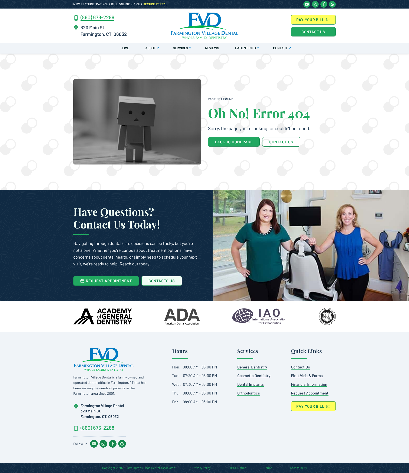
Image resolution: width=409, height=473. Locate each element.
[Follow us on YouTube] (306, 4)
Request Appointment (309, 393)
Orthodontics (248, 393)
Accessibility (298, 468)
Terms (268, 468)
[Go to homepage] (103, 359)
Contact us (313, 31)
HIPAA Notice (237, 468)
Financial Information (309, 384)
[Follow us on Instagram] (315, 4)
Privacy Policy (201, 468)
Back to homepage (234, 142)
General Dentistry (252, 367)
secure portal (155, 4)
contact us (281, 142)
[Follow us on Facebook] (323, 4)
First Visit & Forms (307, 375)
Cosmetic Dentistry (254, 375)
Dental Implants (250, 384)
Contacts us (161, 280)
